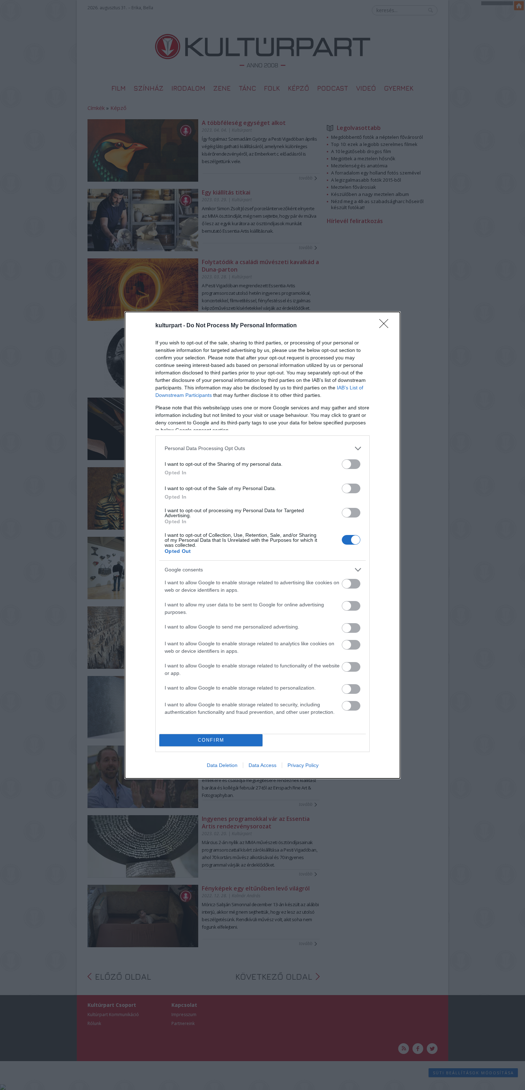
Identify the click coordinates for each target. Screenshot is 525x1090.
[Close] (386, 326)
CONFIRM (211, 740)
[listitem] (262, 448)
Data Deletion (222, 765)
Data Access (262, 765)
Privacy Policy (303, 765)
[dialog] (262, 545)
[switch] (351, 464)
